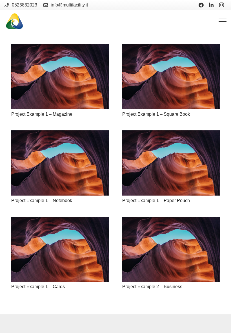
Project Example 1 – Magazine (41, 114)
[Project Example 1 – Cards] (60, 249)
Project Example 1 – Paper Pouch (156, 200)
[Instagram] (221, 5)
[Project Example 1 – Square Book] (171, 76)
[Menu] (222, 21)
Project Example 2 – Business (152, 286)
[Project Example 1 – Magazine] (60, 76)
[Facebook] (201, 5)
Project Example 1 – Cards (38, 286)
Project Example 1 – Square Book (156, 114)
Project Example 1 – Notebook (41, 200)
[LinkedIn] (211, 5)
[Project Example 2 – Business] (171, 249)
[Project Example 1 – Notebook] (60, 163)
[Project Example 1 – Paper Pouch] (171, 163)
